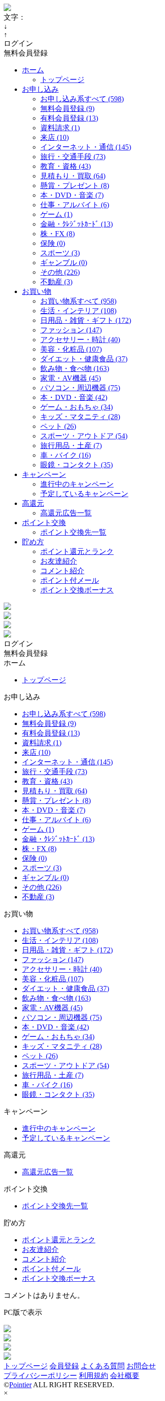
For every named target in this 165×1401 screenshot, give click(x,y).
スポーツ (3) (60, 253)
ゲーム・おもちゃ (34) (76, 407)
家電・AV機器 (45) (70, 378)
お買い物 (36, 291)
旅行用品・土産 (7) (71, 445)
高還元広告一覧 (66, 513)
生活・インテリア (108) (78, 311)
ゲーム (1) (56, 214)
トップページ (62, 79)
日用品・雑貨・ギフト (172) (85, 320)
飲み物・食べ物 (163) (74, 368)
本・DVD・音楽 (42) (73, 397)
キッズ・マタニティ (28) (80, 417)
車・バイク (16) (65, 455)
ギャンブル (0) (63, 262)
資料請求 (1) (60, 128)
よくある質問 (103, 1366)
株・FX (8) (57, 234)
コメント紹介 (62, 571)
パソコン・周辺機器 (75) (80, 388)
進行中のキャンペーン (77, 484)
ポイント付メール (69, 580)
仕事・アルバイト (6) (74, 205)
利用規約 (93, 1375)
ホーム (33, 70)
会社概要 (124, 1375)
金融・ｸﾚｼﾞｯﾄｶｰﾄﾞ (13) (76, 224)
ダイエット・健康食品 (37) (83, 359)
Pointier (20, 1385)
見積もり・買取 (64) (72, 176)
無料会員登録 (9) (67, 108)
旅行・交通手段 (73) (72, 157)
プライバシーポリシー (40, 1375)
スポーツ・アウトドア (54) (83, 436)
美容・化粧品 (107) (71, 349)
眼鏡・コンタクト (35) (76, 465)
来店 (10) (54, 137)
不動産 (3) (56, 282)
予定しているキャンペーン (84, 494)
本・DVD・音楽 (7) (72, 195)
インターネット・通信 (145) (85, 147)
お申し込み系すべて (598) (82, 99)
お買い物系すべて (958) (78, 301)
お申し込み (40, 89)
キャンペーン (44, 474)
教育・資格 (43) (65, 166)
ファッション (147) (71, 330)
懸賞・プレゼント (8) (74, 185)
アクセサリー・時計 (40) (80, 339)
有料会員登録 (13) (69, 118)
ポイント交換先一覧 (73, 532)
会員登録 (64, 1366)
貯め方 (33, 542)
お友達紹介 (58, 561)
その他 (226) (60, 272)
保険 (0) (52, 243)
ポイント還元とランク (77, 551)
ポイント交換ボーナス (77, 590)
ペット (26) (58, 426)
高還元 (33, 503)
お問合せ (141, 1366)
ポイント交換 (44, 522)
